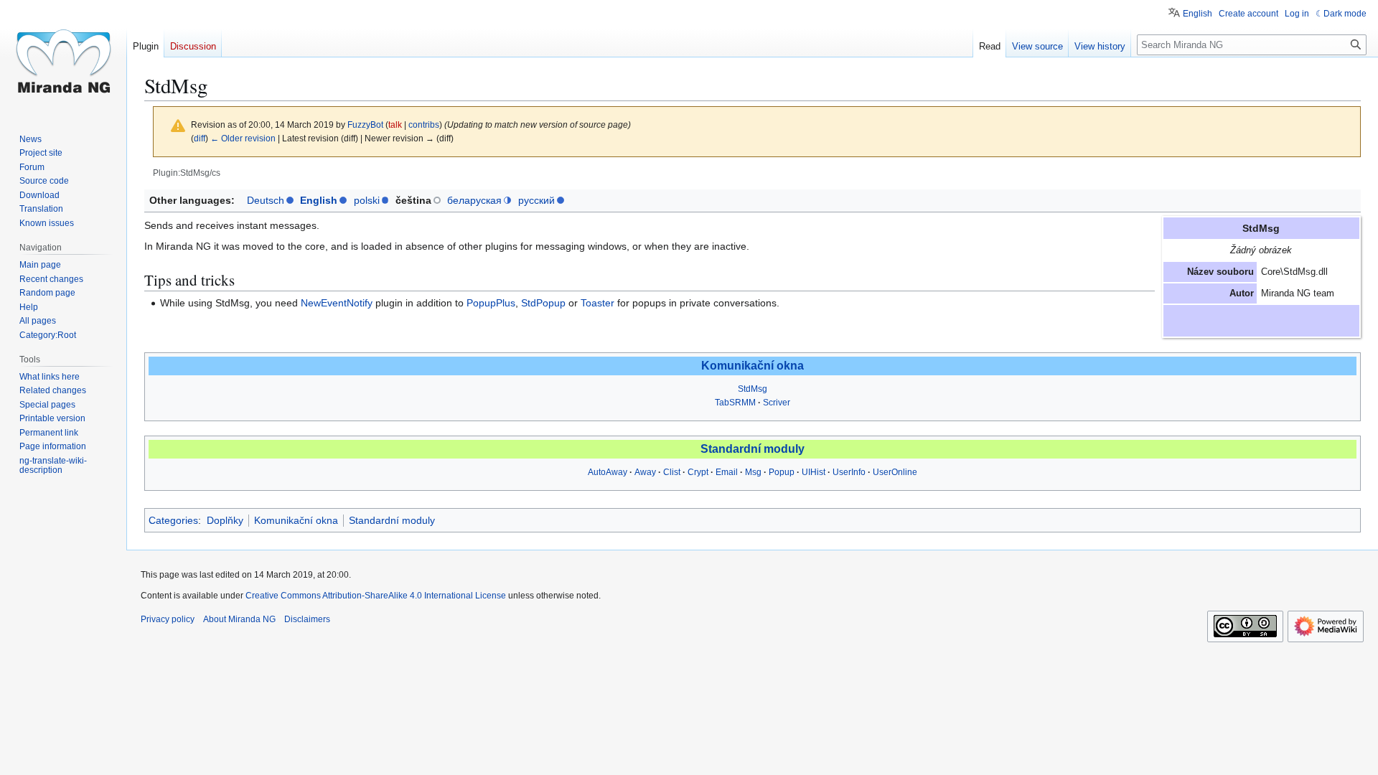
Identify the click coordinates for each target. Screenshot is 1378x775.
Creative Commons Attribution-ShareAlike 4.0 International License (375, 596)
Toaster (597, 303)
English (318, 200)
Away (645, 472)
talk (395, 124)
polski (367, 200)
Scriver (776, 403)
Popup (782, 472)
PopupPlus (491, 303)
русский (536, 200)
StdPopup (543, 303)
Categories (173, 520)
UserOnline (895, 472)
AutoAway (607, 472)
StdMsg (752, 389)
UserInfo (849, 472)
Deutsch (265, 200)
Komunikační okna (752, 366)
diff (199, 138)
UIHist (813, 472)
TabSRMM (735, 403)
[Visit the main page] (63, 57)
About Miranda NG (239, 619)
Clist (671, 472)
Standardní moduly (752, 449)
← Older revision (243, 138)
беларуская (474, 200)
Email (727, 472)
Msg (753, 472)
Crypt (698, 472)
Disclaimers (307, 619)
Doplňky (225, 520)
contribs (423, 124)
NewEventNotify (336, 303)
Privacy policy (167, 619)
